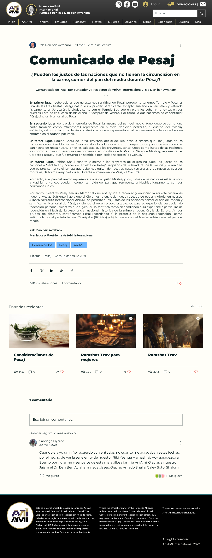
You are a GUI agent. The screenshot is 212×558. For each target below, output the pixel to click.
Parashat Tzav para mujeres (100, 357)
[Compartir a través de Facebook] (31, 270)
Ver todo (197, 306)
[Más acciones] (180, 45)
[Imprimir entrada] (72, 270)
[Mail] (203, 4)
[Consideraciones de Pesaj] (39, 331)
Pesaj (63, 245)
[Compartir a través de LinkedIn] (52, 270)
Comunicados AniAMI (70, 256)
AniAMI (79, 245)
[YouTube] (135, 4)
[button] (170, 4)
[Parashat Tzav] (106, 331)
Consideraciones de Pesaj (34, 357)
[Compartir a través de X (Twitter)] (41, 270)
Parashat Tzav (162, 355)
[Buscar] (201, 13)
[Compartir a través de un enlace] (62, 270)
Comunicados (42, 245)
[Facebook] (127, 4)
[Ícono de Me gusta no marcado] (42, 475)
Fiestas (35, 256)
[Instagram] (119, 4)
